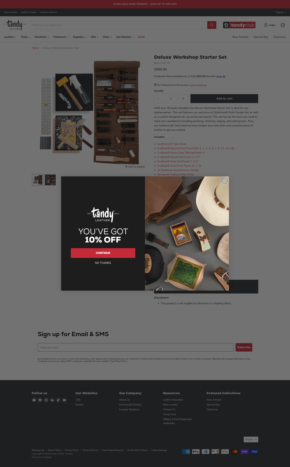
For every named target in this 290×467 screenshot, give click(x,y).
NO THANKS (103, 263)
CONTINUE (103, 253)
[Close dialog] (225, 181)
